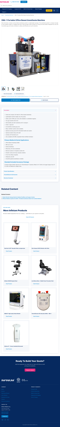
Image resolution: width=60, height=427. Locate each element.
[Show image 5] (23, 89)
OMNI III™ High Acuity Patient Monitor (12, 313)
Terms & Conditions (5, 401)
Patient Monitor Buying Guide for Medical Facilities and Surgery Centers (19, 197)
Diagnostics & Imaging (36, 395)
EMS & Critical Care (35, 393)
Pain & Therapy (34, 397)
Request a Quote (30, 370)
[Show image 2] (8, 89)
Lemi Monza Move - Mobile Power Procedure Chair (43, 281)
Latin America (4, 395)
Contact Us (24, 1)
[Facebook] (5, 420)
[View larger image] (30, 57)
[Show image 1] (3, 89)
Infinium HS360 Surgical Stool (10, 281)
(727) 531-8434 (4, 413)
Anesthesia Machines (9, 15)
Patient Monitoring (35, 391)
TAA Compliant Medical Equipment (35, 96)
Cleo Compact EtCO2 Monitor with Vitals (40, 248)
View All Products (30, 217)
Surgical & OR (34, 389)
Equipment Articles (5, 397)
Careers (3, 399)
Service (3, 391)
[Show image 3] (13, 89)
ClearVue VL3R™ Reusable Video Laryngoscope (14, 248)
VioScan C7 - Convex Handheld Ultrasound (13, 346)
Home (2, 15)
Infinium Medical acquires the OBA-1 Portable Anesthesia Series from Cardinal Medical (22, 198)
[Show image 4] (18, 89)
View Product (9, 251)
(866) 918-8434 (4, 412)
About (2, 389)
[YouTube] (8, 420)
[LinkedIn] (2, 420)
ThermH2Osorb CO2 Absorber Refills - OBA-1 (41, 313)
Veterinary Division (5, 393)
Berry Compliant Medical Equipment (22, 96)
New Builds (49, 10)
